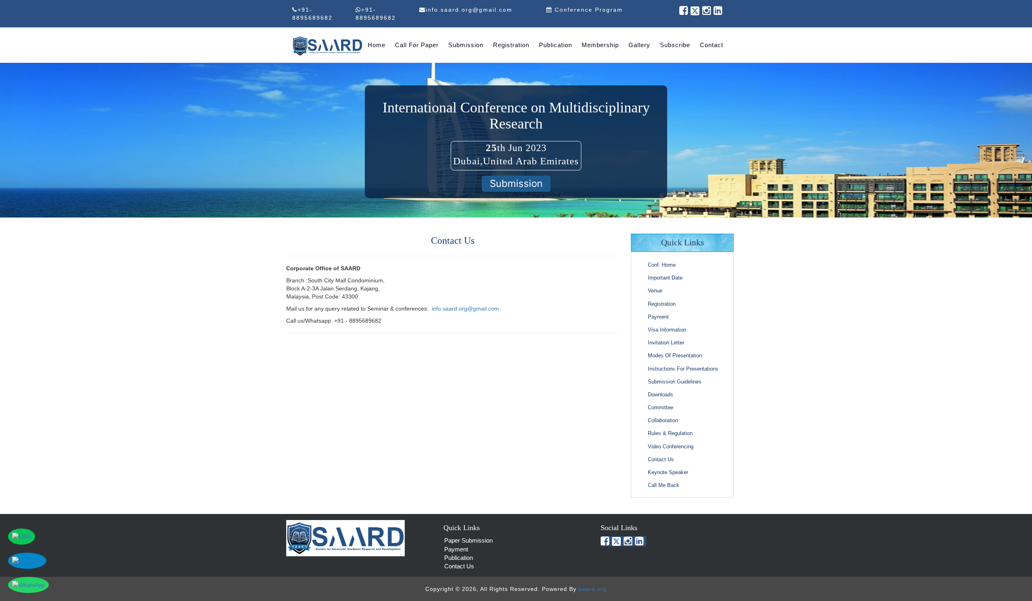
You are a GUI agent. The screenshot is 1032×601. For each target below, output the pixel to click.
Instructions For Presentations (683, 369)
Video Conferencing (670, 446)
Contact (711, 44)
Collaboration (663, 420)
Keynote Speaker (668, 472)
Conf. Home (662, 265)
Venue (655, 291)
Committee (660, 407)
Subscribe (675, 44)
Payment (658, 317)
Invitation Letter (666, 343)
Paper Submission (468, 540)
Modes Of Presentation (675, 355)
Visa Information (667, 330)
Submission (465, 44)
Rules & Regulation (670, 433)
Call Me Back (663, 485)
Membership (600, 44)
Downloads (660, 395)
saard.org (592, 589)
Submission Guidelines (674, 382)
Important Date (665, 278)
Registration (511, 44)
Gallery (639, 44)
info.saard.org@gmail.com (465, 308)
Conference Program (587, 9)
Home (376, 44)
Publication (555, 44)
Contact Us (661, 459)
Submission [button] (516, 183)
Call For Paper (417, 44)
